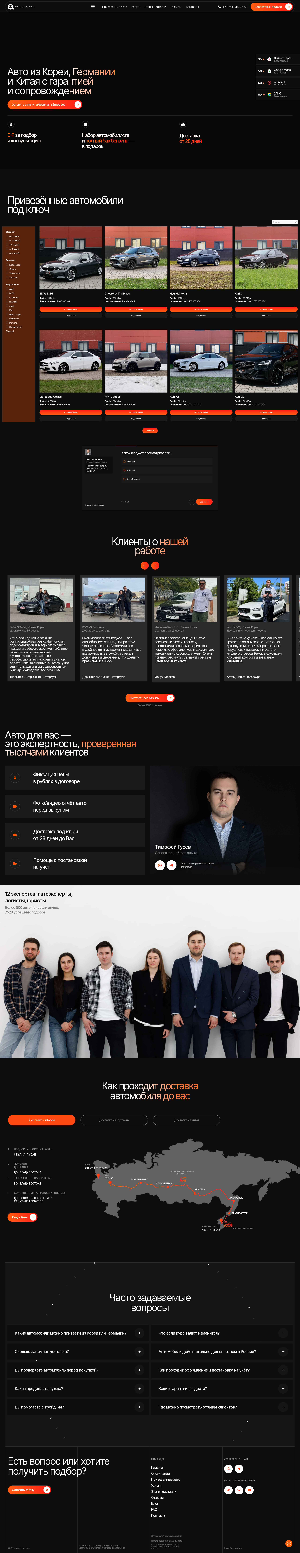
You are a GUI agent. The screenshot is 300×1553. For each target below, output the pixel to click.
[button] (272, 7)
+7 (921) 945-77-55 (235, 7)
